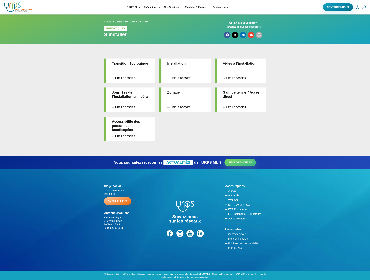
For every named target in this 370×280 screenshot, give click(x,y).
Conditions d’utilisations (187, 277)
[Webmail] (245, 200)
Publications (219, 7)
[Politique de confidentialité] (245, 243)
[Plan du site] (245, 248)
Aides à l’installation (240, 63)
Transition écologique (130, 63)
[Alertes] (245, 191)
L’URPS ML (132, 7)
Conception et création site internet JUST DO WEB (187, 274)
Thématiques (151, 7)
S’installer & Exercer (195, 7)
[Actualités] (245, 196)
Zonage (173, 92)
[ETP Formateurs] (245, 209)
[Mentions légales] (245, 239)
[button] (227, 35)
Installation (176, 63)
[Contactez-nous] (245, 234)
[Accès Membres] (245, 219)
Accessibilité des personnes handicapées (126, 126)
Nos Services (171, 7)
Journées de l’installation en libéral (130, 94)
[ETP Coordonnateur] (245, 205)
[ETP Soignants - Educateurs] (245, 214)
